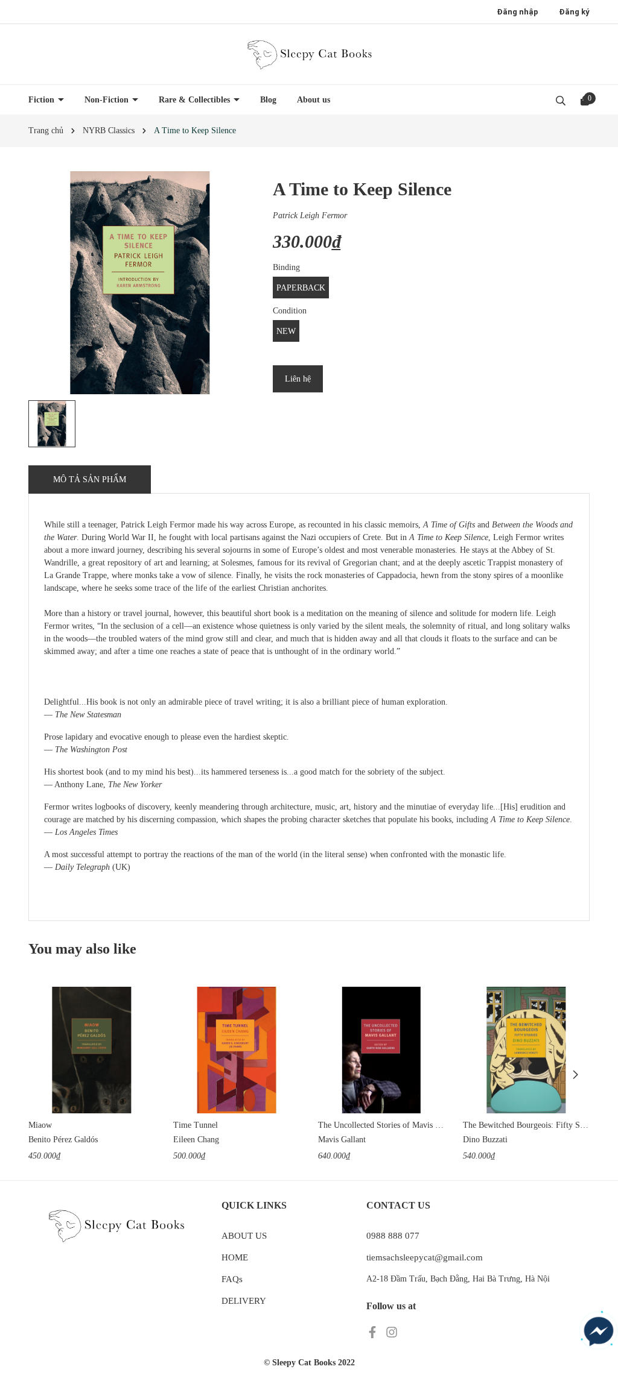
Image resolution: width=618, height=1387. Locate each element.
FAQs (232, 1279)
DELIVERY (243, 1301)
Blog (268, 99)
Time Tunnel (195, 1125)
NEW (286, 331)
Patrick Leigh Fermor (310, 215)
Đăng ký (574, 11)
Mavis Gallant (342, 1139)
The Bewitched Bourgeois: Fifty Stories (526, 1125)
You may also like (82, 949)
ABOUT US (244, 1236)
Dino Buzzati (485, 1139)
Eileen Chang (196, 1139)
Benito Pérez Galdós (63, 1139)
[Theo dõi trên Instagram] (392, 1331)
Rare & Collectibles (195, 99)
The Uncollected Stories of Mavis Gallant (381, 1125)
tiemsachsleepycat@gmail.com (424, 1257)
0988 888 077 (392, 1236)
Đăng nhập (517, 11)
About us (313, 99)
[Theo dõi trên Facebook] (373, 1331)
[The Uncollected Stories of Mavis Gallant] (381, 1050)
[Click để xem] (140, 282)
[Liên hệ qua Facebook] (599, 1331)
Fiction (42, 99)
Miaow (40, 1125)
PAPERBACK (300, 287)
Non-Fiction (107, 99)
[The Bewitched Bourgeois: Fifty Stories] (526, 1050)
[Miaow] (91, 1050)
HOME (234, 1257)
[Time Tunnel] (236, 1050)
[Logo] (309, 54)
